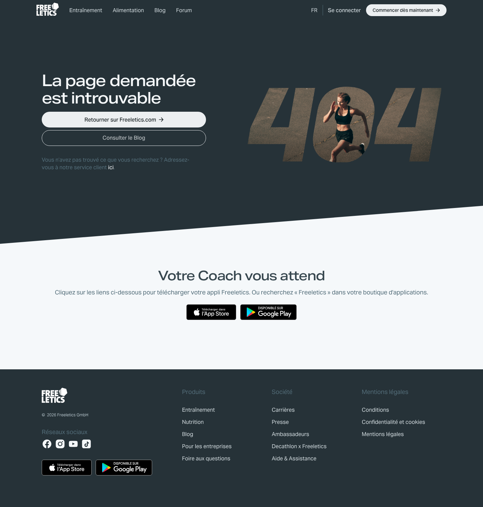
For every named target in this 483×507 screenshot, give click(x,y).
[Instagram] (60, 444)
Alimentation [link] (128, 10)
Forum (184, 10)
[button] (314, 10)
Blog (160, 10)
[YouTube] (73, 444)
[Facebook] (47, 444)
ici (111, 167)
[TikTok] (86, 444)
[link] (47, 9)
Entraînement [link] (85, 10)
